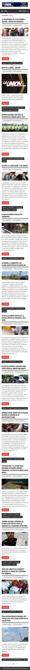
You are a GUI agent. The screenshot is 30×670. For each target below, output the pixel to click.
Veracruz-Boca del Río (7, 110)
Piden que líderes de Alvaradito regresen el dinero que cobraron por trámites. (14, 571)
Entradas (4, 63)
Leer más (5, 58)
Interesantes (11, 107)
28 (13, 664)
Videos (20, 63)
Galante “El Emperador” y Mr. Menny (15, 166)
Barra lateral (22, 11)
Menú (5, 11)
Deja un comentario (17, 25)
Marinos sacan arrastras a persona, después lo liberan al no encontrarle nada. (15, 415)
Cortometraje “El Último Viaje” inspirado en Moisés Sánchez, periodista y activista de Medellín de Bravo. (15, 469)
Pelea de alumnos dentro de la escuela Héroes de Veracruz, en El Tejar (14, 318)
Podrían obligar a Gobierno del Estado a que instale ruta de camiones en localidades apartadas (14, 523)
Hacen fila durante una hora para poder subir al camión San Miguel (14, 367)
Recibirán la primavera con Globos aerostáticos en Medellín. (14, 264)
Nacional (15, 517)
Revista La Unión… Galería (11, 68)
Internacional (19, 207)
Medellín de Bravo (13, 63)
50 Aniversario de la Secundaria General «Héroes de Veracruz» (13, 20)
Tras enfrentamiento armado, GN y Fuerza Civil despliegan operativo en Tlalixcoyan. (15, 618)
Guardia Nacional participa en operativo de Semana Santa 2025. (13, 116)
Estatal (10, 158)
